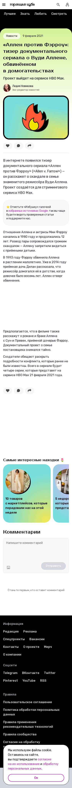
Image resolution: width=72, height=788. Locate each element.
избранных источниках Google (28, 210)
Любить (40, 14)
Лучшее (10, 14)
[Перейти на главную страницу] (22, 5)
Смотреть (59, 14)
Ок (36, 778)
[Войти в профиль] (67, 4)
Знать (25, 14)
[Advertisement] (32, 425)
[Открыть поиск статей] (58, 4)
